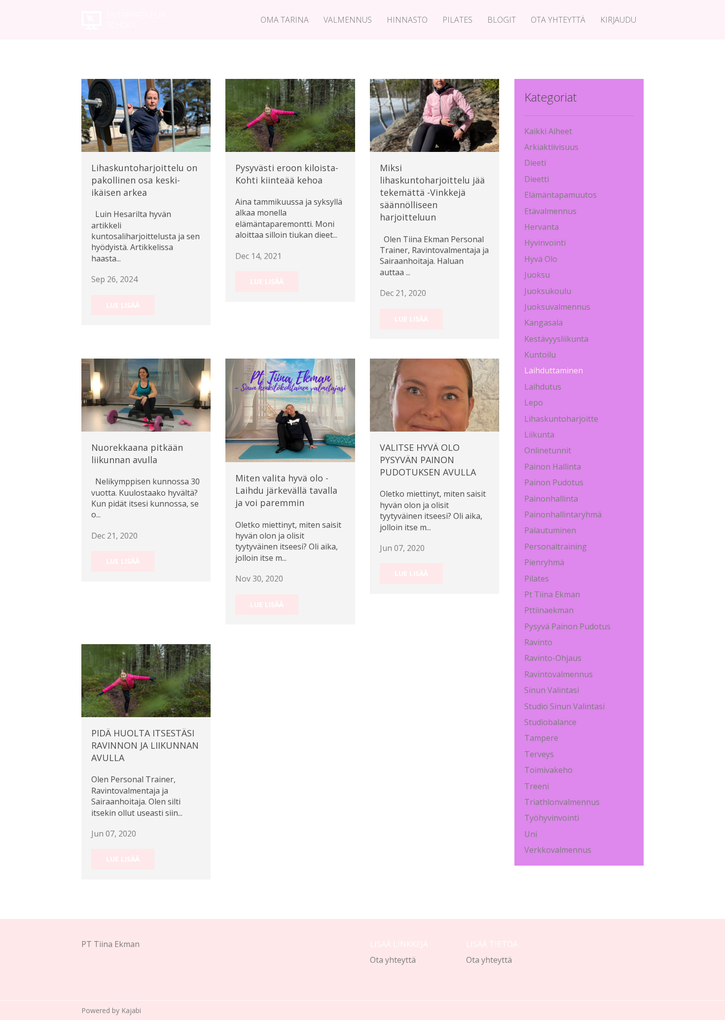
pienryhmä (544, 562)
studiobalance (550, 722)
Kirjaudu (618, 19)
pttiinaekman (549, 610)
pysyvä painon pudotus (567, 626)
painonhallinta (551, 498)
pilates (536, 578)
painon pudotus (553, 482)
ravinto (538, 642)
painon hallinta (552, 466)
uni (530, 834)
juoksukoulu (547, 291)
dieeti (535, 162)
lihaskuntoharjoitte (561, 418)
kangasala (543, 322)
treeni (536, 786)
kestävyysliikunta (556, 338)
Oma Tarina (284, 19)
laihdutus (542, 386)
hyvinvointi (545, 242)
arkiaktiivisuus (551, 147)
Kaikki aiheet (548, 131)
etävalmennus (550, 211)
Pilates (457, 19)
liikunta (539, 434)
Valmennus (348, 19)
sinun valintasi (551, 690)
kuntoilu (540, 354)
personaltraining (555, 546)
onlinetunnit (547, 450)
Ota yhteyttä (558, 19)
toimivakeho (548, 770)
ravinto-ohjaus (552, 658)
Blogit (501, 19)
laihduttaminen (553, 370)
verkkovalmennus (557, 849)
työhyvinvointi (551, 817)
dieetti (536, 179)
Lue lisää (123, 305)
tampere (541, 737)
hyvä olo (540, 259)
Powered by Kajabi (111, 1010)
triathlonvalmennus (562, 802)
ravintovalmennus (558, 674)
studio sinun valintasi (564, 706)
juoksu (537, 274)
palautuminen (550, 530)
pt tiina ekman (552, 594)
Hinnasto (407, 19)
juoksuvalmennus (557, 306)
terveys (539, 754)
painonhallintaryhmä (563, 514)
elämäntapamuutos (560, 194)
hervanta (541, 226)
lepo (533, 402)
